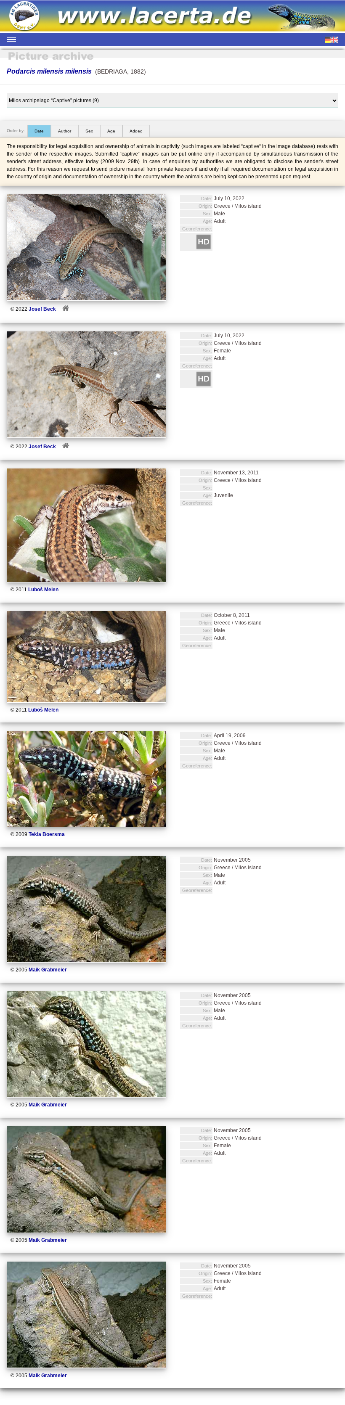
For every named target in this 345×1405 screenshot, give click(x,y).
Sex (89, 131)
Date (39, 131)
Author (64, 131)
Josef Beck (42, 309)
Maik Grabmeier (48, 970)
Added (136, 131)
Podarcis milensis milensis (49, 71)
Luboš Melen (43, 590)
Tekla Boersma (47, 834)
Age (111, 131)
